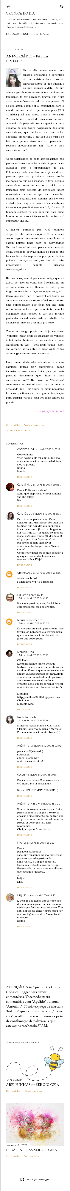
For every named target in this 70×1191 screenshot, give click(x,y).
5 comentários (31, 1156)
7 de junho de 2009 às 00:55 (41, 774)
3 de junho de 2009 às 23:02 (34, 623)
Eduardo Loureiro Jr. (30, 595)
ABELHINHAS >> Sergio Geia (32, 1084)
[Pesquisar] (62, 5)
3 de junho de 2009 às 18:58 (33, 598)
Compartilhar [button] (13, 425)
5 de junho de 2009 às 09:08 (46, 745)
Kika (20, 842)
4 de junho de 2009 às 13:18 (33, 720)
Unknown (23, 572)
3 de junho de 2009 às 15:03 (46, 513)
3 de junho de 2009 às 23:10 (33, 655)
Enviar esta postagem (35, 425)
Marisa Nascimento (29, 620)
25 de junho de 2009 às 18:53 (39, 842)
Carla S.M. (23, 484)
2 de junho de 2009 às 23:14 (45, 449)
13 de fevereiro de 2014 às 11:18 (39, 895)
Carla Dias (23, 513)
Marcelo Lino (25, 652)
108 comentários (33, 1091)
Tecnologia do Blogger (38, 1179)
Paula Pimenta (22, 430)
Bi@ (20, 895)
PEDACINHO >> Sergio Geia (31, 1149)
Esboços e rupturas (22, 34)
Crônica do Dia (20, 13)
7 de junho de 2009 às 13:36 (45, 803)
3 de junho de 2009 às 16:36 (45, 572)
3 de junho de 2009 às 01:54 (46, 484)
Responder (24, 477)
